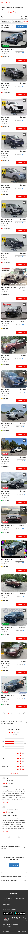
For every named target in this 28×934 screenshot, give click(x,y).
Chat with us (6, 901)
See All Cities (6, 905)
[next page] (24, 713)
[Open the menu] (25, 2)
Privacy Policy (15, 924)
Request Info (21, 60)
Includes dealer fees (19, 51)
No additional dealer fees (20, 85)
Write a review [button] (14, 865)
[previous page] (4, 713)
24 (19, 713)
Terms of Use (6, 924)
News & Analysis (7, 898)
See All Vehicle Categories (10, 909)
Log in (25, 919)
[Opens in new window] (8, 913)
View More (5, 802)
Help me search (21, 26)
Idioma (5, 919)
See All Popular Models (9, 907)
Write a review (14, 773)
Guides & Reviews (19, 898)
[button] (22, 17)
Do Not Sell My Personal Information (12, 927)
